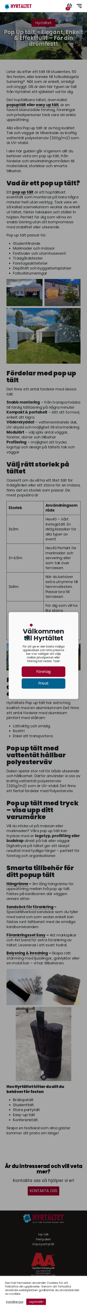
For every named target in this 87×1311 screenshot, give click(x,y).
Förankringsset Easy (26, 935)
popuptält (16, 105)
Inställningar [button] (14, 1302)
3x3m (13, 529)
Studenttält (23, 1105)
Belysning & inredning (27, 953)
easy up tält (47, 105)
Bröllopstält (23, 1099)
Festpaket (43, 1239)
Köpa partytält (43, 1244)
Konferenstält (25, 1120)
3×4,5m (15, 558)
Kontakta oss (43, 1190)
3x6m (13, 586)
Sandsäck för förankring (29, 907)
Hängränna (17, 883)
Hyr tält (43, 1234)
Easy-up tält (24, 1114)
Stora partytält (26, 1109)
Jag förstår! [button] (36, 1302)
